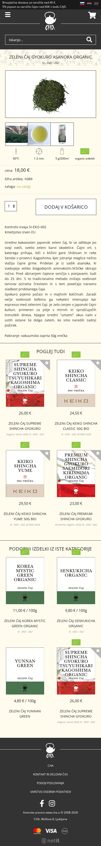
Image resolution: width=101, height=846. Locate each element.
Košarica (91, 15)
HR (89, 3)
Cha (51, 766)
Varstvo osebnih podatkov (50, 792)
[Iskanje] (91, 39)
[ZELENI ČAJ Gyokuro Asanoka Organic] (50, 94)
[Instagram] (52, 803)
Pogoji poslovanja (50, 783)
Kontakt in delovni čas (50, 774)
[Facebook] (42, 803)
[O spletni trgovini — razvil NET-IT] (50, 841)
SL (82, 3)
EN (96, 3)
